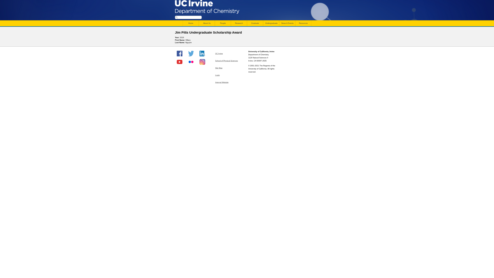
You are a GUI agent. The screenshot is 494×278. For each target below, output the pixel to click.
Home (190, 23)
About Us (207, 23)
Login (217, 75)
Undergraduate (271, 23)
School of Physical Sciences (226, 61)
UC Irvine (219, 54)
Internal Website (221, 82)
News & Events (287, 23)
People (223, 23)
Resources (303, 23)
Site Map (218, 68)
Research (239, 23)
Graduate (255, 23)
